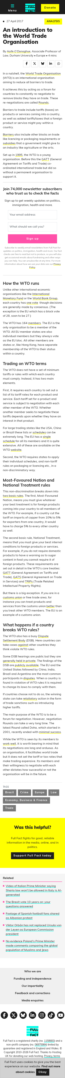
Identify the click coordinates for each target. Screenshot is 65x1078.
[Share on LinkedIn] (50, 63)
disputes (29, 678)
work (6, 743)
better (50, 606)
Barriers (8, 134)
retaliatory (30, 698)
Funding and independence (32, 978)
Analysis (53, 21)
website (16, 450)
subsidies (9, 143)
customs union (12, 597)
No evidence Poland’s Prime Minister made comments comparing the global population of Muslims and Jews (32, 946)
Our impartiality (33, 986)
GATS (17, 577)
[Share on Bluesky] (42, 63)
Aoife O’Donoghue (18, 51)
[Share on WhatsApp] (58, 63)
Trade (9, 808)
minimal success (50, 732)
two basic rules (13, 496)
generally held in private (19, 661)
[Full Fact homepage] (30, 8)
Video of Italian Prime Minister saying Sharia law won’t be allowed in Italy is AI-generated (34, 890)
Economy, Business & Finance (26, 800)
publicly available (27, 665)
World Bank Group (44, 298)
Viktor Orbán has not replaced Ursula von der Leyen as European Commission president (33, 930)
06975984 (40, 1044)
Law (54, 792)
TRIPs (29, 581)
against (23, 645)
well (13, 743)
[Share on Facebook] (26, 63)
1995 (19, 155)
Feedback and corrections (32, 993)
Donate (50, 7)
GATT (45, 159)
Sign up (32, 238)
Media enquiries (33, 1000)
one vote (32, 302)
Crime (24, 792)
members (34, 323)
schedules (39, 432)
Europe (40, 792)
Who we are (32, 971)
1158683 (49, 1041)
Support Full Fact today (32, 855)
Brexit (9, 792)
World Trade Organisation (43, 73)
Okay (42, 1072)
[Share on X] (34, 63)
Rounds (43, 102)
